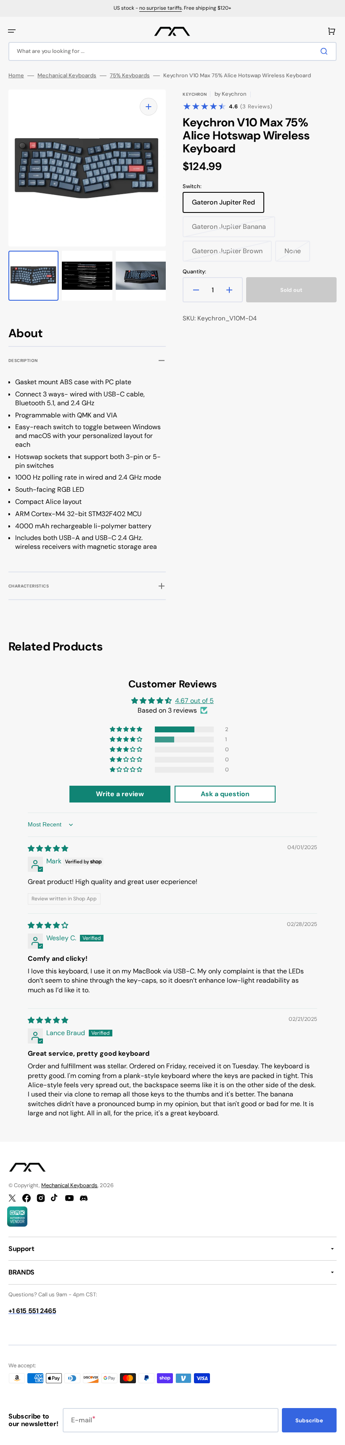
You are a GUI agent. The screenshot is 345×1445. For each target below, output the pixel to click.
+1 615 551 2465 (32, 1310)
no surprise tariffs (160, 8)
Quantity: (194, 271)
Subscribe (309, 1420)
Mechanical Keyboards (66, 75)
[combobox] (172, 51)
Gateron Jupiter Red (225, 205)
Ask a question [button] (225, 793)
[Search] (326, 51)
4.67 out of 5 (194, 700)
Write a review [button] (120, 793)
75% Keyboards (130, 75)
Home (16, 75)
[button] (12, 31)
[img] (48, 848)
